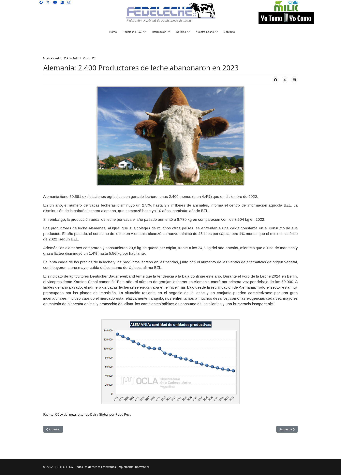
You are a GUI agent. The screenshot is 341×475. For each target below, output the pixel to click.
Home (113, 31)
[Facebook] (41, 2)
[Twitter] (48, 2)
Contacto (229, 31)
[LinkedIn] (294, 79)
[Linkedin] (62, 2)
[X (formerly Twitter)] (285, 79)
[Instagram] (68, 2)
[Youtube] (55, 2)
